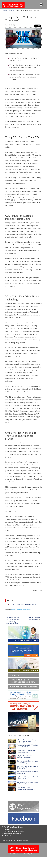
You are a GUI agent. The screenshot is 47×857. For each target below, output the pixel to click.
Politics (25, 609)
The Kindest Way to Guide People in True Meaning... (27, 783)
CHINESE (19, 841)
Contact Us (7, 835)
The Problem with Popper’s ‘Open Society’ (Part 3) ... (27, 772)
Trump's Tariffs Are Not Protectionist (22, 604)
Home (5, 10)
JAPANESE (12, 841)
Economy (19, 609)
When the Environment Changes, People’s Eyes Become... (27, 740)
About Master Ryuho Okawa (13, 827)
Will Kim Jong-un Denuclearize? (34, 618)
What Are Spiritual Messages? (14, 831)
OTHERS (25, 841)
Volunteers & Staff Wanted (12, 833)
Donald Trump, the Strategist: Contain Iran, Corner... (26, 751)
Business (11, 10)
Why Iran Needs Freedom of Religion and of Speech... (25, 756)
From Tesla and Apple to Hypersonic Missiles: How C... (26, 788)
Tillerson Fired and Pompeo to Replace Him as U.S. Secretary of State (12, 620)
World (28, 609)
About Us (7, 829)
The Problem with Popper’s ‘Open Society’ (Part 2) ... (27, 767)
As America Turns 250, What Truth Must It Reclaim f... (27, 746)
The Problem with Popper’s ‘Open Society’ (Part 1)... (27, 762)
